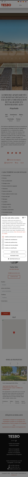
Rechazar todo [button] (14, 255)
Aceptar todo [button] (14, 252)
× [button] (24, 217)
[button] (14, 259)
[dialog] (14, 238)
